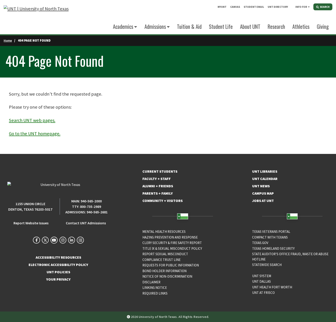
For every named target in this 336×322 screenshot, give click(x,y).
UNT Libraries (264, 171)
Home (8, 40)
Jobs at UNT (263, 200)
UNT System (261, 276)
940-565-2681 (97, 212)
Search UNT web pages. (32, 120)
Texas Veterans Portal (271, 231)
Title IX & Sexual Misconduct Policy (172, 248)
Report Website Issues (30, 223)
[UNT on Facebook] (36, 240)
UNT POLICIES (58, 272)
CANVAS (235, 6)
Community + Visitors (162, 200)
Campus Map (263, 193)
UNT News (261, 186)
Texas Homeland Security (273, 248)
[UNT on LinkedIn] (71, 240)
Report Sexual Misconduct (165, 254)
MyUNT (222, 6)
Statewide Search (267, 265)
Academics (123, 26)
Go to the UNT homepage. (34, 134)
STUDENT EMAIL (254, 6)
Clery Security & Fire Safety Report (172, 243)
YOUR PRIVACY (58, 279)
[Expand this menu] (309, 6)
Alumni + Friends (157, 186)
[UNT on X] (45, 240)
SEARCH (324, 6)
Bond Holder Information (164, 271)
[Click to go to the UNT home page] (36, 17)
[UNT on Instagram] (62, 240)
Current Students (159, 171)
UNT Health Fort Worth (272, 287)
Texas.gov (260, 243)
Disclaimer (151, 282)
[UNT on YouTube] (54, 240)
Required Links (155, 293)
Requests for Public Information (170, 265)
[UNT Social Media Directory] (80, 240)
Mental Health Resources (164, 231)
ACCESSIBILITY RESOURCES (58, 257)
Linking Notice (154, 287)
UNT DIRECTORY (278, 6)
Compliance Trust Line (161, 260)
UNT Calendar (264, 178)
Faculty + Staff (156, 178)
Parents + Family (157, 193)
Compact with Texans (270, 237)
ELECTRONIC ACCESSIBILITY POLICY (58, 264)
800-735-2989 (90, 206)
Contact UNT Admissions (86, 223)
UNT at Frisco (263, 292)
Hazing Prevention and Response (170, 237)
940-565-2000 (91, 201)
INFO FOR (301, 6)
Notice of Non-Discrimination (167, 276)
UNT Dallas (261, 281)
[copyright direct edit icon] (129, 317)
